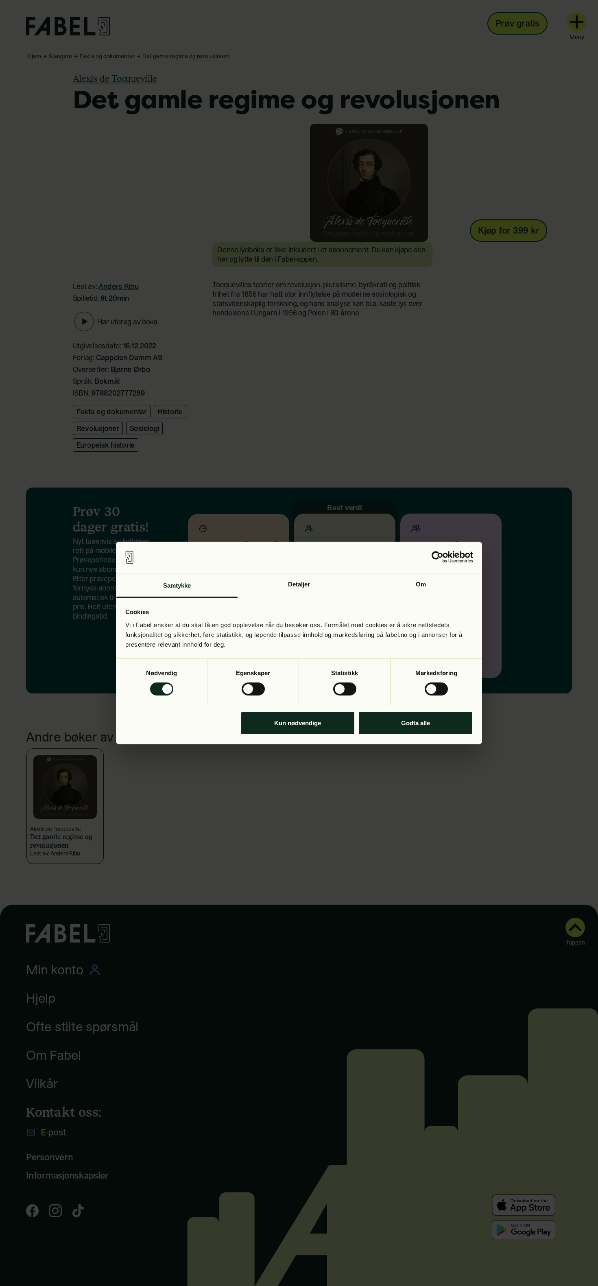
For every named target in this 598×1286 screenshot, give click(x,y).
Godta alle (415, 723)
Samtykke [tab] (177, 585)
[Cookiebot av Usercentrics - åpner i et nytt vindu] (437, 557)
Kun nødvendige (297, 723)
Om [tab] (421, 584)
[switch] (253, 688)
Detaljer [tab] (299, 584)
